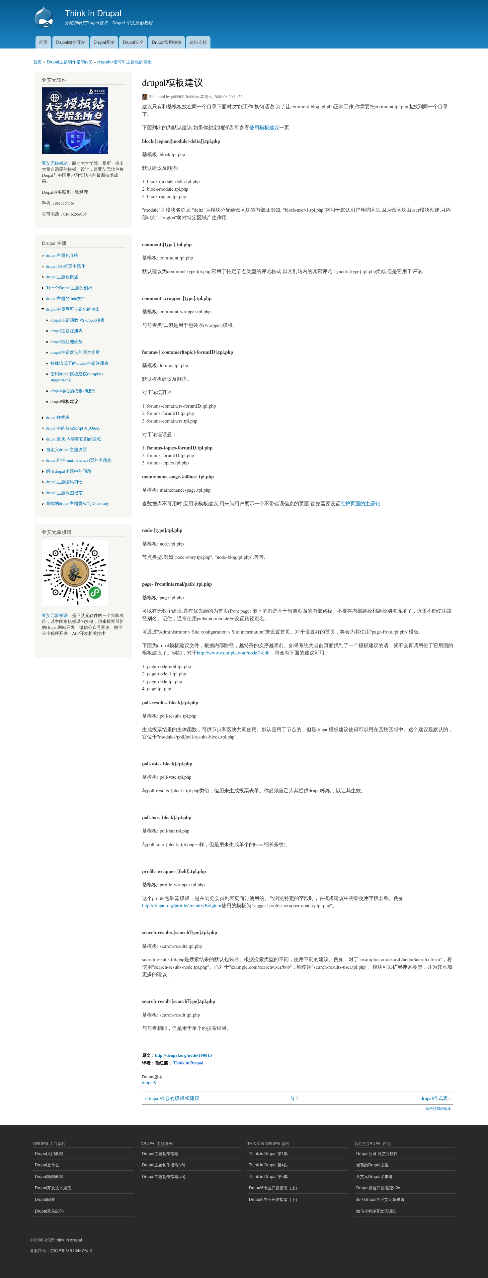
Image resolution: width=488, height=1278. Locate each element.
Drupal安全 (133, 42)
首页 (43, 42)
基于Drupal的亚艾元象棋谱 (380, 1199)
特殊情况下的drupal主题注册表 (79, 363)
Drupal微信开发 (70, 42)
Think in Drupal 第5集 (268, 1176)
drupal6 (149, 1082)
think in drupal (68, 1239)
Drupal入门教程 (49, 1153)
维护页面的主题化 (360, 503)
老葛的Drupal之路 (372, 1164)
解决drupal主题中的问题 (68, 471)
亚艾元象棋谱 (55, 615)
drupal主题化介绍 (62, 255)
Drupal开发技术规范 (53, 1187)
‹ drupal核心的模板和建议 (172, 1098)
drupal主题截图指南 (64, 493)
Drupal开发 (104, 42)
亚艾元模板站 (55, 163)
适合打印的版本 (438, 1108)
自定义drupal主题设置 (66, 449)
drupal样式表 (58, 417)
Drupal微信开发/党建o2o (378, 1187)
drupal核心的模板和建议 (73, 391)
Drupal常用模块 (167, 42)
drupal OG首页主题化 (65, 266)
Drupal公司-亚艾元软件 (377, 1153)
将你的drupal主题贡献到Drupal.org (77, 503)
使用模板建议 (264, 127)
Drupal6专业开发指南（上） (274, 1187)
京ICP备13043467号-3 (71, 1250)
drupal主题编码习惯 (64, 482)
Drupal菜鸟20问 (49, 1211)
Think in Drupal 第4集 (268, 1164)
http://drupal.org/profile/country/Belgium (181, 905)
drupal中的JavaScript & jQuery (73, 428)
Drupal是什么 (47, 1164)
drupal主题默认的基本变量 (75, 352)
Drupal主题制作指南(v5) (163, 1176)
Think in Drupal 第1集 (268, 1153)
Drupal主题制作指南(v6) (69, 61)
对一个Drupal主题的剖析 (69, 288)
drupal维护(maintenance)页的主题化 (79, 460)
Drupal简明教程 (49, 1176)
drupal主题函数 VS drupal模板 (77, 320)
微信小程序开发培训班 (376, 1211)
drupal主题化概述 (62, 277)
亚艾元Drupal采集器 (374, 1176)
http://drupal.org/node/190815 (183, 1055)
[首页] (45, 18)
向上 (294, 1098)
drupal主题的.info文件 (66, 298)
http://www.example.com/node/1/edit (233, 652)
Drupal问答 (45, 1199)
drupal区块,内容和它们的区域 (73, 439)
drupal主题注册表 (66, 331)
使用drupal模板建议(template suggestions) (77, 377)
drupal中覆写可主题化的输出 (124, 61)
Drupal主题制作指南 (160, 1153)
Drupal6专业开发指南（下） (274, 1199)
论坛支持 (198, 42)
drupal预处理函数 (66, 341)
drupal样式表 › (435, 1098)
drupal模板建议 (64, 401)
